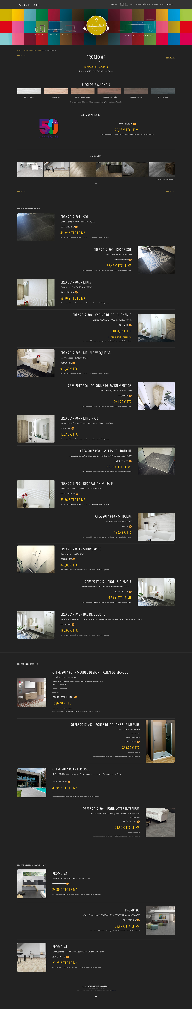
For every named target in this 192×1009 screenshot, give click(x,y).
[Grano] (57, 169)
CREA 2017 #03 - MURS (75, 282)
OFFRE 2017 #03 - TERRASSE (71, 769)
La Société (155, 4)
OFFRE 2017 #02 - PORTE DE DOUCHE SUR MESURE (105, 724)
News (131, 4)
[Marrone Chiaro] (83, 169)
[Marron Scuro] (135, 169)
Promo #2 (170, 58)
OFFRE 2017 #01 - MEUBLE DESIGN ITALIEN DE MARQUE (90, 672)
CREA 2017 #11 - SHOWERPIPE (80, 549)
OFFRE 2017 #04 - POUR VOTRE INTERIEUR (111, 808)
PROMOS (124, 4)
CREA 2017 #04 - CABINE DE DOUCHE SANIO (102, 314)
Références (146, 4)
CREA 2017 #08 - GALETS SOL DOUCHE (106, 450)
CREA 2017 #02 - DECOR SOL (113, 249)
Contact (170, 4)
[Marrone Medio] (109, 169)
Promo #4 (59, 946)
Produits (138, 4)
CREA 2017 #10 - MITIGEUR (113, 516)
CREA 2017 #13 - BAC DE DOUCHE (82, 614)
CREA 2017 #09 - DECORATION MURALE (86, 483)
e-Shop (162, 4)
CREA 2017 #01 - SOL (74, 216)
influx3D (114, 990)
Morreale (33, 50)
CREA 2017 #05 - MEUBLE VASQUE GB (85, 352)
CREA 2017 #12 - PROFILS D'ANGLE (108, 581)
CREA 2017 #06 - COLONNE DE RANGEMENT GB (100, 385)
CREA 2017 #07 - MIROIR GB (79, 418)
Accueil (115, 4)
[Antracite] (162, 169)
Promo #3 (21, 55)
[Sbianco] (30, 169)
